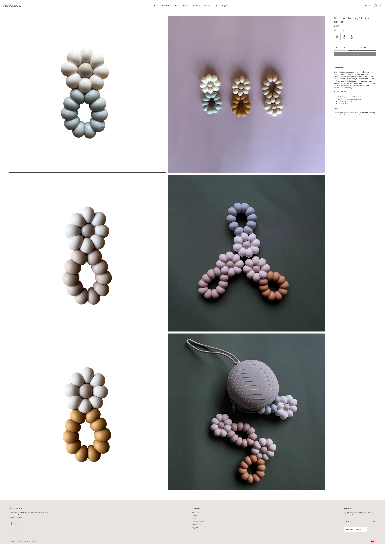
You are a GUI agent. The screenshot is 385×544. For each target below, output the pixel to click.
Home (156, 6)
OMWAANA (18, 541)
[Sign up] (374, 521)
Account (368, 6)
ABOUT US (195, 512)
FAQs (216, 6)
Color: (340, 31)
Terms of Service (198, 522)
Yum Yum (337, 36)
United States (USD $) (353, 530)
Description (338, 68)
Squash (344, 36)
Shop (177, 6)
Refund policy (197, 525)
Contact (186, 6)
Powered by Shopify (28, 541)
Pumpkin (351, 36)
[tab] (339, 68)
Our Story (196, 6)
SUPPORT (195, 516)
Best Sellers (166, 6)
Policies (207, 6)
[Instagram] (16, 530)
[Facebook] (11, 530)
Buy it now (355, 54)
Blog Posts (225, 6)
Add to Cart (362, 48)
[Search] (375, 6)
